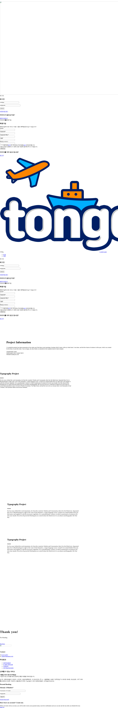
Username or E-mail (5, 690)
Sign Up (2, 707)
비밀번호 (2, 105)
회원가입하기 (4, 118)
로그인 (2, 155)
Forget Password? (4, 699)
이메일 (2, 102)
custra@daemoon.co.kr (7, 656)
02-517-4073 (4, 655)
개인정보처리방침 (8, 668)
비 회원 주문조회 (8, 664)
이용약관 (5, 666)
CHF (4, 256)
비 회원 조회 (103, 252)
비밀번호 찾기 (4, 111)
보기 (9, 145)
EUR (4, 254)
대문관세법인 (7, 663)
